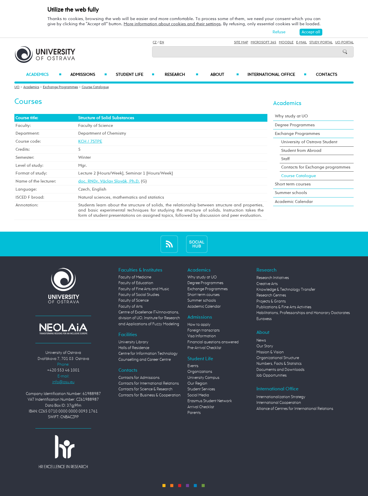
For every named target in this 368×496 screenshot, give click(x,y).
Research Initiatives (272, 278)
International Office (277, 75)
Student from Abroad (301, 150)
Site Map (241, 42)
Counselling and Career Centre (144, 360)
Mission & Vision (270, 352)
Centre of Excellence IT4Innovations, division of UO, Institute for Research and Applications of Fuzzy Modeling (149, 318)
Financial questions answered (213, 342)
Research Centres (271, 295)
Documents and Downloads (280, 370)
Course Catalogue (95, 87)
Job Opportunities (271, 375)
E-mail (301, 42)
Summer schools (291, 193)
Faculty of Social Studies (138, 295)
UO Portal (344, 42)
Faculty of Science (133, 301)
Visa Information (201, 336)
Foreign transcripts (203, 330)
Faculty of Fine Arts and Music (143, 289)
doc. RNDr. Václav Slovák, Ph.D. (109, 181)
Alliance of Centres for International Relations (294, 409)
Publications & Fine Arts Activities (283, 307)
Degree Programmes (295, 125)
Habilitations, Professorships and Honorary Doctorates (303, 313)
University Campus (203, 378)
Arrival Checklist (200, 407)
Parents (194, 413)
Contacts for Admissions (139, 378)
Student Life (135, 75)
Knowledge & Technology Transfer (285, 290)
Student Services (201, 389)
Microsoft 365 (263, 42)
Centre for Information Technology (148, 354)
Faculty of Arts (130, 307)
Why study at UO (291, 116)
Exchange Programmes (60, 87)
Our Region (197, 383)
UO (17, 87)
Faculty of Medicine (134, 277)
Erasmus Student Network (209, 401)
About (224, 75)
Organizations (199, 372)
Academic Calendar (294, 201)
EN (162, 42)
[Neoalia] (63, 329)
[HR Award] (63, 452)
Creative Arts (267, 284)
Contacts (326, 75)
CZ (155, 42)
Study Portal (321, 42)
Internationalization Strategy (280, 397)
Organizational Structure (277, 358)
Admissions (88, 75)
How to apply (198, 325)
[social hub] (197, 243)
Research (181, 75)
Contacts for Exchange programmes (315, 167)
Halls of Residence (133, 348)
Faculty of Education (135, 283)
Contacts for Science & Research (145, 389)
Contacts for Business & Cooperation (149, 395)
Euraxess (264, 319)
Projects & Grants (271, 301)
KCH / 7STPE (90, 141)
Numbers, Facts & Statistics (279, 364)
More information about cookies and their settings (172, 24)
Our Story (264, 346)
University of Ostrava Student (309, 142)
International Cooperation (278, 403)
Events (192, 366)
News (261, 340)
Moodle (286, 42)
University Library (133, 342)
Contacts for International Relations (148, 383)
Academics (44, 75)
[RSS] (169, 243)
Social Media (198, 395)
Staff (285, 159)
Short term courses (293, 184)
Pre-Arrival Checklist (204, 348)
